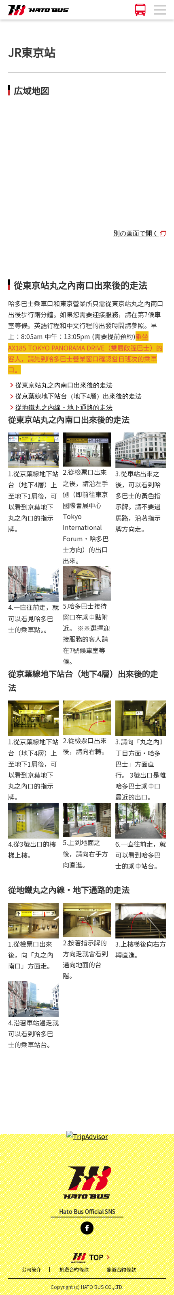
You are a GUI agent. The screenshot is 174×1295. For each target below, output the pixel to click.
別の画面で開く (136, 232)
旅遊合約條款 (74, 1269)
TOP (96, 1257)
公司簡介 (31, 1269)
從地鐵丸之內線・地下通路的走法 (63, 407)
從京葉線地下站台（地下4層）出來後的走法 (78, 395)
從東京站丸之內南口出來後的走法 (63, 384)
